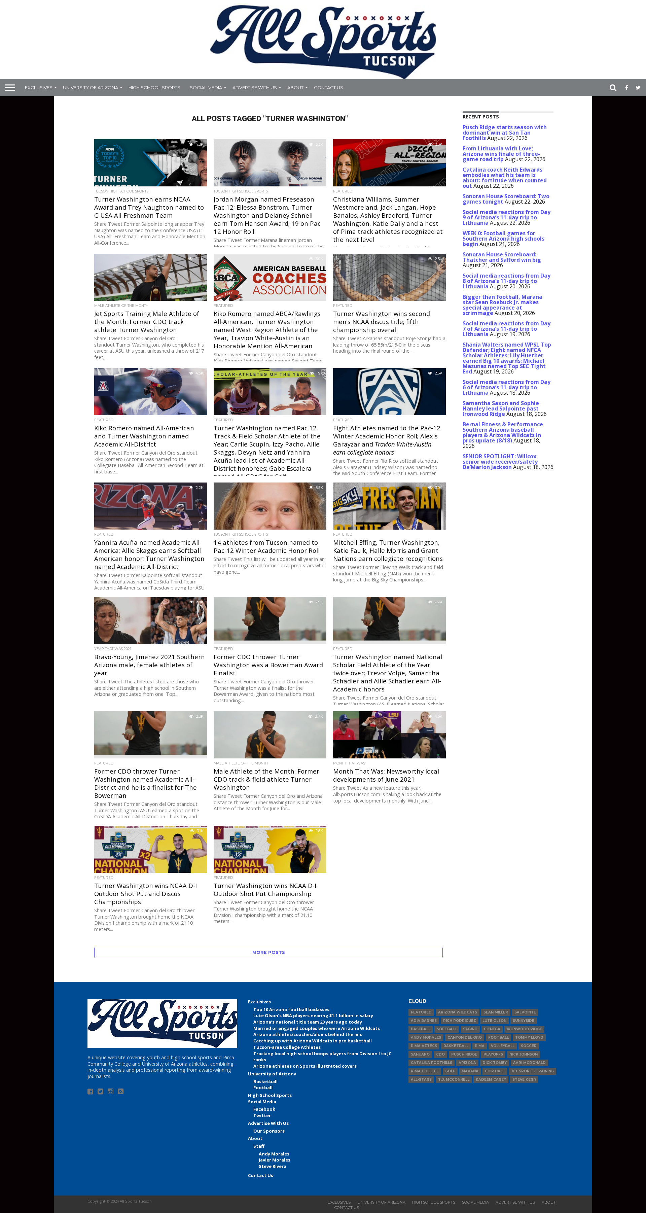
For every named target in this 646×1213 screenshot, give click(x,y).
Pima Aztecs (424, 1046)
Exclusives (38, 87)
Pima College (425, 1071)
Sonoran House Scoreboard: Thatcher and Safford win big (502, 257)
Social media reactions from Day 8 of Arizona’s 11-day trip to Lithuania (506, 281)
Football (263, 1087)
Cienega (492, 1029)
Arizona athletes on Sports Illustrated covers (305, 1066)
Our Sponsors (269, 1131)
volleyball (502, 1046)
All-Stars (421, 1079)
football (498, 1037)
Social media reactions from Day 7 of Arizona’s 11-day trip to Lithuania (506, 329)
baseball (420, 1029)
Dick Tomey (494, 1063)
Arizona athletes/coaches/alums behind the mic (307, 1034)
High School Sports (154, 87)
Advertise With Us (254, 87)
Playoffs (493, 1054)
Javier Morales (274, 1160)
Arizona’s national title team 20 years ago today (307, 1022)
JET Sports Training (532, 1071)
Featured (421, 1012)
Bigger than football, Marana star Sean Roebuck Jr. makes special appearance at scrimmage (502, 305)
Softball (447, 1029)
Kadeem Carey (491, 1079)
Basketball (265, 1081)
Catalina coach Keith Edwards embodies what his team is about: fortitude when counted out (505, 177)
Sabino (470, 1029)
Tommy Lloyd (529, 1037)
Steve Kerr (524, 1079)
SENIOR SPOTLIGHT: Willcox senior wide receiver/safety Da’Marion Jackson (500, 462)
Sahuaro (420, 1054)
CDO (440, 1054)
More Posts (268, 952)
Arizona (467, 1063)
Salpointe (525, 1012)
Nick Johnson (523, 1054)
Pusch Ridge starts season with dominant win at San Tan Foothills (505, 132)
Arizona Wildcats (457, 1012)
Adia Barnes (424, 1021)
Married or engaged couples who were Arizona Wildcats (316, 1028)
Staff (258, 1146)
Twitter (262, 1115)
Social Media (206, 87)
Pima (480, 1046)
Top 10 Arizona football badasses (291, 1009)
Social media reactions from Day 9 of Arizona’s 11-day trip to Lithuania (506, 217)
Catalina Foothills (431, 1063)
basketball (455, 1046)
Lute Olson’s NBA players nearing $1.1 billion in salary (313, 1015)
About (295, 87)
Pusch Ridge (464, 1054)
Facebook (264, 1109)
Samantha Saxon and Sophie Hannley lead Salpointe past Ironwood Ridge (501, 408)
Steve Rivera (272, 1166)
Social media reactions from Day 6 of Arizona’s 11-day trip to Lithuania (506, 387)
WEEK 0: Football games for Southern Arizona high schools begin (503, 238)
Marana (470, 1071)
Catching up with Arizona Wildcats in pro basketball (312, 1041)
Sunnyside (523, 1021)
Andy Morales (274, 1154)
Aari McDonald (529, 1063)
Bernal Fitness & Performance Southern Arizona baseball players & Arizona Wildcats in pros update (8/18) (503, 432)
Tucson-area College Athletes (287, 1047)
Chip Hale (495, 1071)
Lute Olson (494, 1021)
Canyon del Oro (464, 1037)
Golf (450, 1071)
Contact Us (328, 87)
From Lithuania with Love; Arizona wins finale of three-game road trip (501, 154)
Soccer (529, 1046)
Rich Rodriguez (459, 1021)
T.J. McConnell (453, 1079)
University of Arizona (90, 87)
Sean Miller (495, 1012)
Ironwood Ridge (524, 1029)
